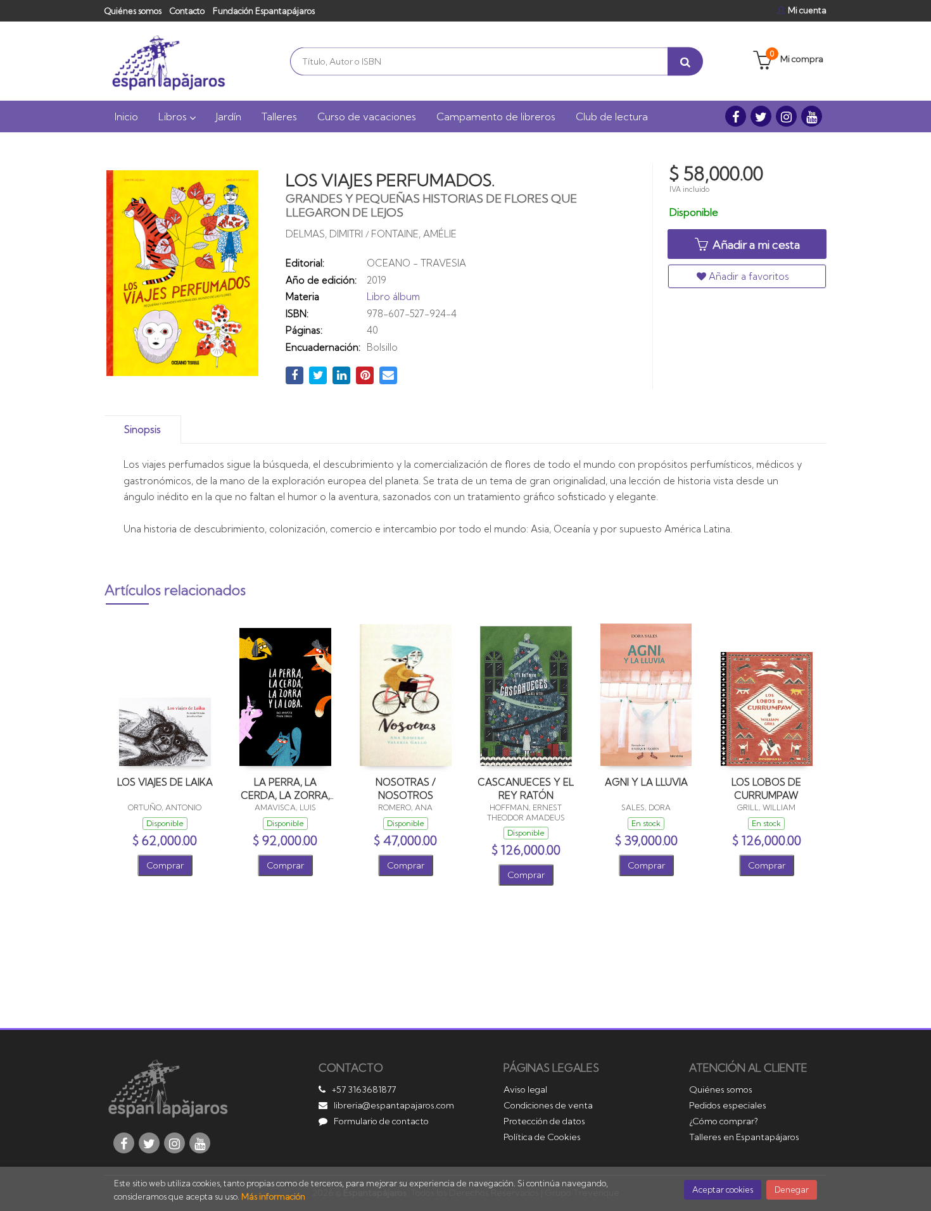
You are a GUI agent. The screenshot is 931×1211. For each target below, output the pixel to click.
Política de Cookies (542, 1137)
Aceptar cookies (722, 1189)
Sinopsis (142, 430)
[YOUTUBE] (811, 116)
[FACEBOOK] (735, 116)
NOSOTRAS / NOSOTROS (406, 788)
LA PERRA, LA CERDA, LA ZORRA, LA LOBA (285, 788)
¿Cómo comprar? (723, 1121)
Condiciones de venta (548, 1105)
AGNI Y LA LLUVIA (646, 782)
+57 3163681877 (364, 1089)
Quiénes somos (133, 11)
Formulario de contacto (381, 1121)
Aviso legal (525, 1089)
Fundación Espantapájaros (264, 11)
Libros (173, 116)
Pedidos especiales (727, 1105)
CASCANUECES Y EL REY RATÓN (526, 788)
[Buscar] (685, 61)
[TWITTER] (760, 116)
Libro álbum (393, 297)
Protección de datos (544, 1121)
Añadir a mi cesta (755, 244)
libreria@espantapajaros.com (394, 1105)
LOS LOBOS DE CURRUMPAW (766, 788)
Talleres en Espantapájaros (744, 1137)
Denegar (792, 1189)
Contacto (187, 11)
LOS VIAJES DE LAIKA (165, 782)
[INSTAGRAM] (786, 116)
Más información (273, 1196)
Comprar (165, 865)
